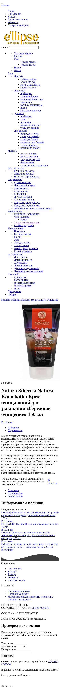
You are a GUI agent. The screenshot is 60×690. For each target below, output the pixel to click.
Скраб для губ (28, 87)
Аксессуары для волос (26, 248)
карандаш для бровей (32, 142)
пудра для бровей (29, 133)
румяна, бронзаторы (31, 104)
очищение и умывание (26, 214)
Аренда (12, 574)
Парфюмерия (15, 179)
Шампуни (19, 231)
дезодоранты (21, 191)
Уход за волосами (23, 53)
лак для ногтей (28, 153)
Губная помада (28, 79)
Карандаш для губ (30, 84)
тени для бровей (29, 139)
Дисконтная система (19, 591)
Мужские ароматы (24, 170)
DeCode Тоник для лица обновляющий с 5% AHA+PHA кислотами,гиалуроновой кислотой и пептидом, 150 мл (28, 535)
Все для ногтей (16, 168)
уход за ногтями (29, 156)
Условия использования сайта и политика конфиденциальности (30, 598)
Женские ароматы (24, 173)
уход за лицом (21, 216)
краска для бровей (30, 148)
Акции (11, 11)
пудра (23, 107)
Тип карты (7, 643)
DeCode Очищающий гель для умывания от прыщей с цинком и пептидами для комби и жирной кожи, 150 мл (30, 515)
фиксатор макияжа (30, 110)
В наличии (7, 422)
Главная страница (11, 299)
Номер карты (8, 649)
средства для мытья (24, 282)
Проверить (8, 656)
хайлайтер (26, 102)
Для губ (18, 76)
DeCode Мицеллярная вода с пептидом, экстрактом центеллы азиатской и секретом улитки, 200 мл (29, 545)
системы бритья (22, 285)
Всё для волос (15, 254)
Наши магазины (16, 580)
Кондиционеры (22, 234)
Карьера (12, 16)
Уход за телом (27, 64)
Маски (17, 70)
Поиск (4, 47)
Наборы (12, 294)
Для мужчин (14, 291)
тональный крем (29, 96)
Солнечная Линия (24, 199)
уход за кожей (21, 188)
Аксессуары (20, 262)
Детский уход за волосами (28, 271)
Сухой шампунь (23, 251)
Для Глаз (19, 113)
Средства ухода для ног (27, 205)
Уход (16, 59)
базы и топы (27, 162)
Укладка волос (22, 242)
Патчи (17, 67)
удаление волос (22, 182)
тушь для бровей (29, 136)
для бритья (20, 277)
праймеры (26, 93)
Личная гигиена (23, 196)
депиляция (20, 193)
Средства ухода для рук (27, 202)
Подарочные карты (18, 25)
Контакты (13, 22)
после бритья (21, 280)
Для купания (21, 257)
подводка (25, 122)
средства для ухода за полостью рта (33, 208)
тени (23, 119)
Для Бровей (20, 130)
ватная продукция (24, 225)
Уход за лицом (28, 61)
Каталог (5, 5)
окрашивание (21, 245)
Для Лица (19, 90)
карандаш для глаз (30, 125)
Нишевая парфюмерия (26, 176)
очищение (52, 299)
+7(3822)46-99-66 (40, 607)
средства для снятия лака (34, 165)
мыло (17, 288)
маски (23, 219)
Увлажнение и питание (26, 222)
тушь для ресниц (29, 127)
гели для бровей (29, 145)
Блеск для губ (27, 82)
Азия (10, 73)
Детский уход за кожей (26, 268)
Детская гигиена (23, 259)
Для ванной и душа (24, 185)
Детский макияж (23, 265)
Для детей (13, 274)
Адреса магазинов (18, 19)
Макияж (18, 56)
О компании (14, 13)
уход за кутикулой (30, 159)
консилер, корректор (31, 99)
